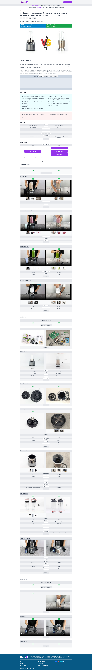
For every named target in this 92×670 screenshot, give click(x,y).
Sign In (60, 2)
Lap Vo (27, 21)
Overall (40, 76)
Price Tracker (43, 5)
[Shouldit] (24, 657)
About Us (22, 661)
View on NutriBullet (59, 151)
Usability (55, 76)
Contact (21, 663)
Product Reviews (35, 5)
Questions (58, 5)
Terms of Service (41, 661)
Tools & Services (50, 5)
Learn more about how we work (58, 657)
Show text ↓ (46, 206)
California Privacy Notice (43, 665)
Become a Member (67, 2)
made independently (40, 7)
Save (35, 18)
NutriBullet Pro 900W (51, 24)
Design (51, 76)
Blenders (21, 10)
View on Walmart (59, 154)
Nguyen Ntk (33, 21)
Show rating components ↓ (46, 172)
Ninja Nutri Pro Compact (26, 24)
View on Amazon (33, 151)
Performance (46, 76)
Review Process (23, 665)
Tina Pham (23, 21)
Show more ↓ (46, 139)
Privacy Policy (40, 663)
